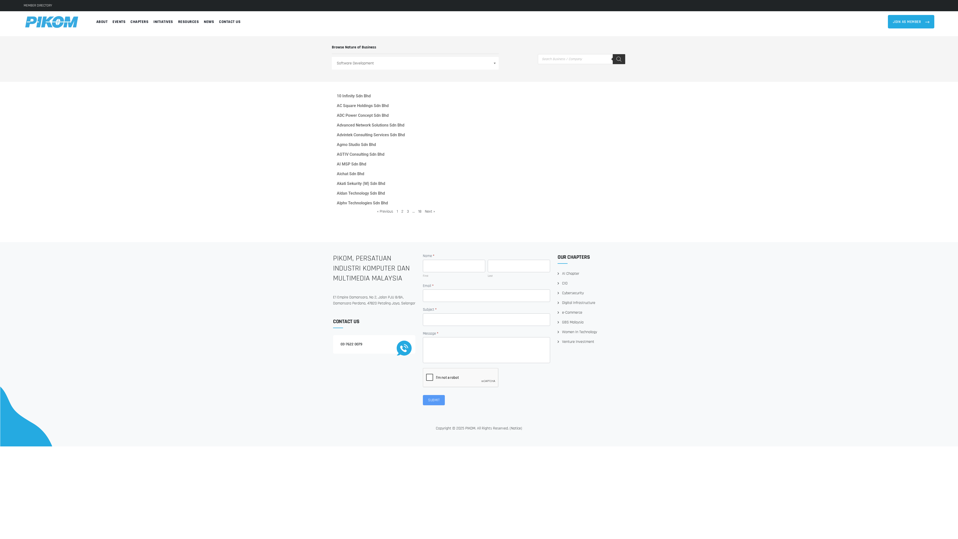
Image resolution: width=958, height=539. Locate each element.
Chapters (139, 21)
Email (428, 285)
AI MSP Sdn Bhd (351, 164)
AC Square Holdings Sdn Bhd (363, 105)
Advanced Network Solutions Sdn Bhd (370, 125)
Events (119, 21)
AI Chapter (570, 273)
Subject (430, 309)
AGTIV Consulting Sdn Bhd (360, 154)
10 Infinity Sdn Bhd (354, 96)
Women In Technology (579, 332)
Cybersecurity (573, 293)
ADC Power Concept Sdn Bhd (363, 115)
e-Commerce (572, 312)
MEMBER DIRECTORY (38, 5)
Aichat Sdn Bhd (350, 173)
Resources (188, 21)
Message (430, 333)
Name (428, 256)
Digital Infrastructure (578, 302)
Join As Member (907, 21)
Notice (516, 428)
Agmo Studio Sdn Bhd (356, 144)
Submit (434, 400)
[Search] (619, 59)
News (209, 21)
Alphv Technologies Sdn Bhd (362, 203)
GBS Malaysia (573, 322)
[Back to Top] (947, 531)
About (102, 21)
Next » (430, 211)
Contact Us (229, 21)
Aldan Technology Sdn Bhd (361, 193)
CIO (565, 283)
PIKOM (470, 428)
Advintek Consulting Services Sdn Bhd (371, 135)
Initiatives (163, 21)
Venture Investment (578, 341)
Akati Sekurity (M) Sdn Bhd (361, 183)
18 (419, 211)
